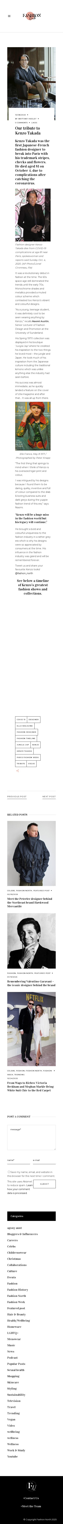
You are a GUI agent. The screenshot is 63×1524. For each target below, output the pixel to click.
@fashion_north (24, 573)
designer (34, 720)
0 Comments (21, 123)
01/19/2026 (12, 977)
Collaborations (16, 1265)
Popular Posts (16, 1364)
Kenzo (35, 745)
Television (14, 1401)
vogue (31, 764)
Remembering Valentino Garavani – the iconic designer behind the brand (31, 983)
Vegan (11, 1419)
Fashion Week (16, 1302)
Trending (19, 1075)
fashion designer (26, 732)
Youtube (12, 1456)
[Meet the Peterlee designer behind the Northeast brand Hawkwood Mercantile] (31, 853)
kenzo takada (24, 751)
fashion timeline (26, 738)
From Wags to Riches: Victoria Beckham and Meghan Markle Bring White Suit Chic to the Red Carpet (30, 1086)
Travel (11, 1407)
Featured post (41, 891)
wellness (12, 1438)
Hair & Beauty (16, 1314)
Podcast (12, 1357)
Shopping (13, 1376)
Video (11, 1425)
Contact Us (31, 1498)
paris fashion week (28, 757)
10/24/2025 (12, 1078)
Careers (12, 1240)
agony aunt (14, 1228)
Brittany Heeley (27, 119)
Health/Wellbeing (18, 1320)
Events (11, 1277)
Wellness (13, 1444)
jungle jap (23, 745)
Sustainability (16, 1395)
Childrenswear (16, 1252)
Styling (12, 1388)
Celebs (11, 891)
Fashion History (17, 1289)
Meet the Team (31, 1506)
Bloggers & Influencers (22, 1234)
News (10, 1351)
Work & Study (16, 1450)
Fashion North (24, 891)
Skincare (13, 1382)
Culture (12, 1271)
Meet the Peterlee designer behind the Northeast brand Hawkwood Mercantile (29, 902)
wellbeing (13, 1432)
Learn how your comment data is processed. (20, 1189)
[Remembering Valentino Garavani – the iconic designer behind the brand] (31, 940)
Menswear (14, 1339)
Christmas (14, 1259)
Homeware (14, 1327)
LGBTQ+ (13, 1333)
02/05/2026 (12, 894)
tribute (21, 764)
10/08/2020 (20, 115)
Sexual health (15, 1370)
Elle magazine (25, 726)
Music (11, 1345)
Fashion (11, 973)
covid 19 (21, 720)
